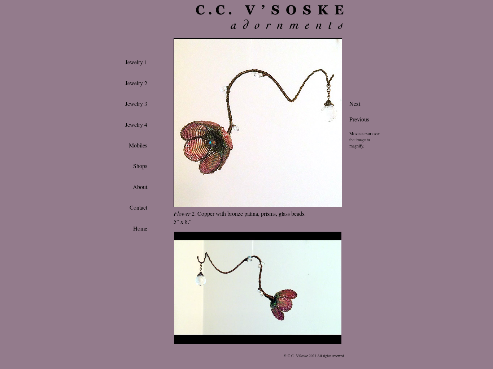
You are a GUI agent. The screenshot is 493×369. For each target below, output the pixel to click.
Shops (140, 166)
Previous (359, 119)
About (140, 186)
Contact (138, 207)
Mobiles (138, 145)
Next (354, 103)
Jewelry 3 (136, 103)
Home (140, 228)
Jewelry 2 (136, 83)
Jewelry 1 (136, 62)
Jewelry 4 (136, 124)
